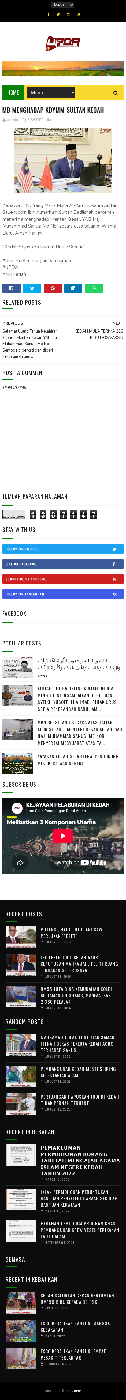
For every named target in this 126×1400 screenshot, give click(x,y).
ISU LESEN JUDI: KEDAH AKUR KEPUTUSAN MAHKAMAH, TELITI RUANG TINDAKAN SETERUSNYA (79, 963)
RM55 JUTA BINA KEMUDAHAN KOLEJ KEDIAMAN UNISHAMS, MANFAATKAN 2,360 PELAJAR (76, 995)
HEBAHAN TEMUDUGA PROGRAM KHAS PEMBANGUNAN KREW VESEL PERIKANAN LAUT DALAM (80, 1230)
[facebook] (48, 14)
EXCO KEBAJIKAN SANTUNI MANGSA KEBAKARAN (75, 1326)
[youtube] (78, 14)
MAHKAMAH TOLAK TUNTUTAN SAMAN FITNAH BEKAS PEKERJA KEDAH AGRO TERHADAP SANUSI (78, 1043)
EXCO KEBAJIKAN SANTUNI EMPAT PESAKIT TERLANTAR (73, 1354)
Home (13, 92)
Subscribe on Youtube (26, 579)
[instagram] (68, 14)
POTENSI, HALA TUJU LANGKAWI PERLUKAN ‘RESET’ (72, 932)
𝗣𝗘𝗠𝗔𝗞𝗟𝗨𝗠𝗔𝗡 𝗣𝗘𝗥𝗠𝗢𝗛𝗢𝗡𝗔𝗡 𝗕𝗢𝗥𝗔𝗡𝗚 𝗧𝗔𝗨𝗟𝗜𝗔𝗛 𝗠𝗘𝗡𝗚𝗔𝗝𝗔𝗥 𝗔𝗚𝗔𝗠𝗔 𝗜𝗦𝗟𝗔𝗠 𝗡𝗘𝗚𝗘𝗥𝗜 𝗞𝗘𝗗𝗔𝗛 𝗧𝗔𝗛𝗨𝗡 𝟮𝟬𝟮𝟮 (80, 1160)
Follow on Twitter (22, 549)
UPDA (78, 1390)
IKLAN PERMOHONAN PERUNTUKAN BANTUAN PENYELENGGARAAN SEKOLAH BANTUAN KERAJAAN (79, 1198)
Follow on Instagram (25, 594)
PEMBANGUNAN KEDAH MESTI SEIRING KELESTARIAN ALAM (78, 1071)
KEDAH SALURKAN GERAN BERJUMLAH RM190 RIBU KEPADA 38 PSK (77, 1298)
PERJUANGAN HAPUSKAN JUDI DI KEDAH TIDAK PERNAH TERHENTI (80, 1099)
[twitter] (58, 14)
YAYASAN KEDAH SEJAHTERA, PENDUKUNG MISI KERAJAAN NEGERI (78, 759)
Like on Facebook (21, 564)
